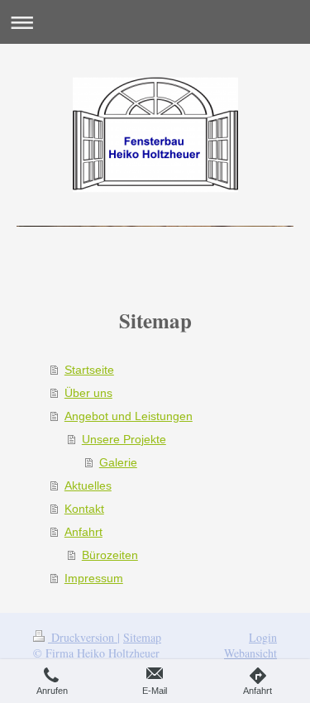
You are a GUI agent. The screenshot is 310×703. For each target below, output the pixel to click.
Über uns (88, 392)
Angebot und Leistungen (128, 416)
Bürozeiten (110, 555)
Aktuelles (88, 485)
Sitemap (142, 637)
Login (263, 637)
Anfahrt (83, 531)
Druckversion (82, 637)
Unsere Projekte (124, 439)
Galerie (118, 462)
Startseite (89, 369)
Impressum (93, 578)
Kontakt (84, 508)
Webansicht (250, 653)
